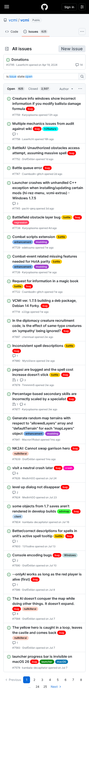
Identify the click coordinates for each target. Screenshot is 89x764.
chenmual (28, 337)
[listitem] (44, 106)
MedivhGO (28, 478)
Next (54, 686)
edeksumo (28, 247)
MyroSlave (28, 360)
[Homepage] (44, 6)
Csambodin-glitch (33, 173)
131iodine (28, 546)
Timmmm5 (28, 385)
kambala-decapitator (35, 522)
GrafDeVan (28, 159)
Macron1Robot (31, 439)
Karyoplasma (30, 114)
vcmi (13, 20)
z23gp (26, 311)
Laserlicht (22, 64)
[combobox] (42, 76)
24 (37, 686)
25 (45, 686)
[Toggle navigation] (6, 6)
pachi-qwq (28, 208)
